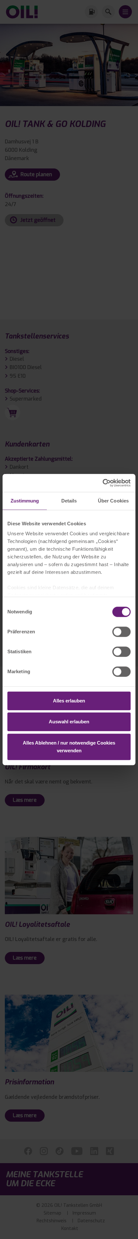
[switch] (121, 632)
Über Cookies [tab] (113, 500)
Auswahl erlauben (69, 721)
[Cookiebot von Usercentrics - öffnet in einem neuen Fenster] (102, 483)
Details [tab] (69, 500)
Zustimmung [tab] (25, 500)
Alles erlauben (69, 700)
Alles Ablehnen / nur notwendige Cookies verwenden (69, 746)
